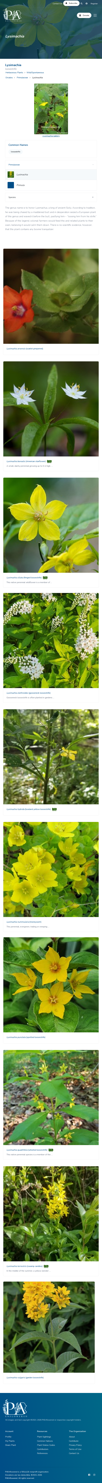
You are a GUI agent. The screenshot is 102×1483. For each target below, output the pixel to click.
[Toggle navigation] (95, 15)
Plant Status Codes (46, 1445)
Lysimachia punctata (16, 1037)
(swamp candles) (35, 1266)
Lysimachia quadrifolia (17, 1150)
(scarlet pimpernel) (34, 348)
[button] (36, 109)
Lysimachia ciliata (15, 577)
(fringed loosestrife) (33, 577)
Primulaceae (23, 77)
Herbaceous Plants (14, 72)
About (72, 1436)
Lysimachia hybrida (16, 809)
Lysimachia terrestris (17, 1266)
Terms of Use (75, 1449)
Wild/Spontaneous (35, 72)
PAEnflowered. (11, 1478)
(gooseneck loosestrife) (40, 693)
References (42, 1453)
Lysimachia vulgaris (16, 1377)
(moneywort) (35, 921)
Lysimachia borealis (16, 461)
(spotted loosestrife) (35, 1037)
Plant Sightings (44, 1436)
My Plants (10, 1441)
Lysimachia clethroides (18, 693)
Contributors (42, 1449)
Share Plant (10, 1445)
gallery (51, 136)
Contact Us (57, 3)
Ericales (9, 77)
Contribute (73, 1441)
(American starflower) (36, 461)
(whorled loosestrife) (38, 1150)
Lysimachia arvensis (16, 348)
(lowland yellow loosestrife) (38, 809)
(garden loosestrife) (35, 1377)
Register (94, 3)
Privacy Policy (75, 1445)
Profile (8, 1436)
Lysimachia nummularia (18, 921)
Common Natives (45, 1441)
